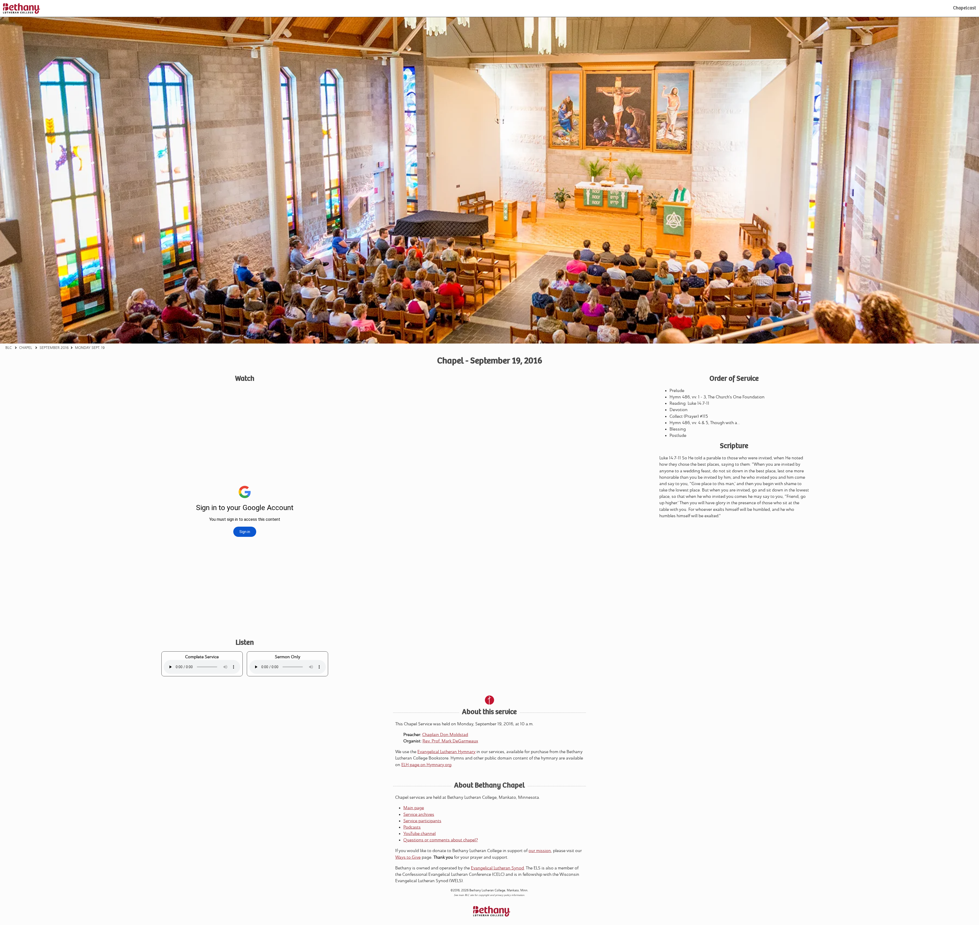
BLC (8, 347)
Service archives (418, 814)
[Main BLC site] (21, 8)
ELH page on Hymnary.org (426, 764)
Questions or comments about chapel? (440, 840)
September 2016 (54, 347)
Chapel (25, 347)
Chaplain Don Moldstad (445, 734)
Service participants (422, 820)
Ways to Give (408, 857)
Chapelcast (964, 8)
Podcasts (412, 827)
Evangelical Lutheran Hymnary (446, 751)
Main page (413, 807)
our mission (540, 850)
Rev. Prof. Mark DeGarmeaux (450, 741)
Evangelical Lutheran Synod (497, 868)
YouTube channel (419, 833)
